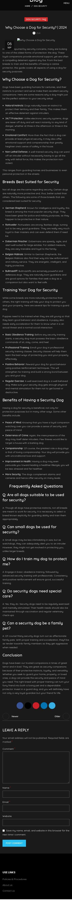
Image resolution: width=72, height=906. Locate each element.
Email (6, 802)
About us (7, 885)
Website (7, 816)
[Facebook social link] (20, 705)
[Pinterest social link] (36, 705)
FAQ (44, 19)
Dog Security (33, 19)
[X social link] (28, 705)
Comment (9, 748)
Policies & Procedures (15, 879)
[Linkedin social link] (44, 705)
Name (7, 787)
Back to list (36, 716)
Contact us (9, 890)
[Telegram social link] (52, 705)
